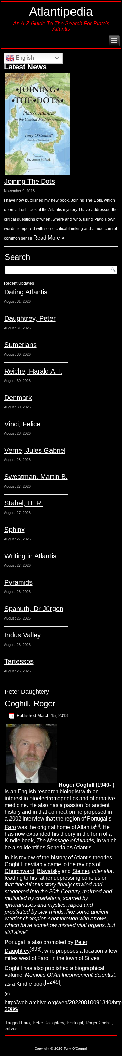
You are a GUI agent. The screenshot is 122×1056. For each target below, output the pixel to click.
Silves (11, 1028)
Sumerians (20, 345)
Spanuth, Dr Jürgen (33, 608)
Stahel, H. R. (23, 503)
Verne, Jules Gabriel (34, 450)
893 (35, 949)
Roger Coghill (99, 1022)
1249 (52, 982)
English (24, 58)
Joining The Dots (29, 181)
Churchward (19, 871)
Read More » (48, 238)
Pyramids (18, 582)
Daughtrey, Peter (30, 318)
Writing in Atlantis (30, 556)
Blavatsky (48, 871)
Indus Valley (22, 635)
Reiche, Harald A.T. (33, 371)
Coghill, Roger (30, 703)
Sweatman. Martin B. (36, 476)
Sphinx (14, 529)
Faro (10, 827)
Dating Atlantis (25, 292)
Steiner (80, 871)
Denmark (18, 397)
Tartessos (19, 661)
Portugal (75, 1022)
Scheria (55, 847)
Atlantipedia (61, 11)
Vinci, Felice (22, 424)
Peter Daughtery (48, 1022)
